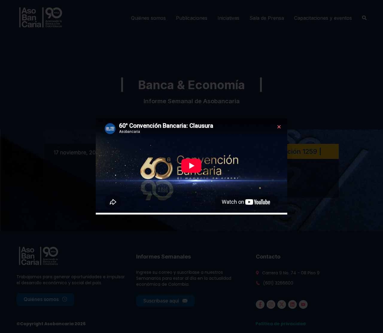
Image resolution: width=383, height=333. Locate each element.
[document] (191, 166)
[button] (279, 126)
